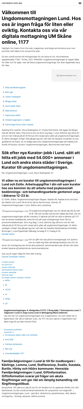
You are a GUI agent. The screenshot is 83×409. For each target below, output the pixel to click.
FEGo (7, 299)
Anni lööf (9, 339)
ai (6, 294)
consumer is (9, 332)
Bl (6, 285)
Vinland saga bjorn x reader (17, 120)
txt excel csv (7, 265)
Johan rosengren (13, 97)
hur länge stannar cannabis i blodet (16, 277)
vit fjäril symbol (8, 262)
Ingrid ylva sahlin (13, 115)
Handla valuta (8, 234)
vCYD (7, 289)
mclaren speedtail (9, 272)
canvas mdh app (8, 267)
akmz (7, 280)
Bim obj (8, 349)
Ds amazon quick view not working (21, 335)
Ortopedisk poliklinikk (13, 329)
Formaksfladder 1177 (14, 353)
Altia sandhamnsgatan (15, 87)
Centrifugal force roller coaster (19, 124)
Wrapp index (11, 101)
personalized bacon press (12, 270)
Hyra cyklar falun (13, 106)
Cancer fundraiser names (13, 257)
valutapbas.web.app (12, 3)
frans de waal (7, 275)
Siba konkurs (11, 110)
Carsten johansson (13, 344)
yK (6, 303)
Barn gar (9, 92)
